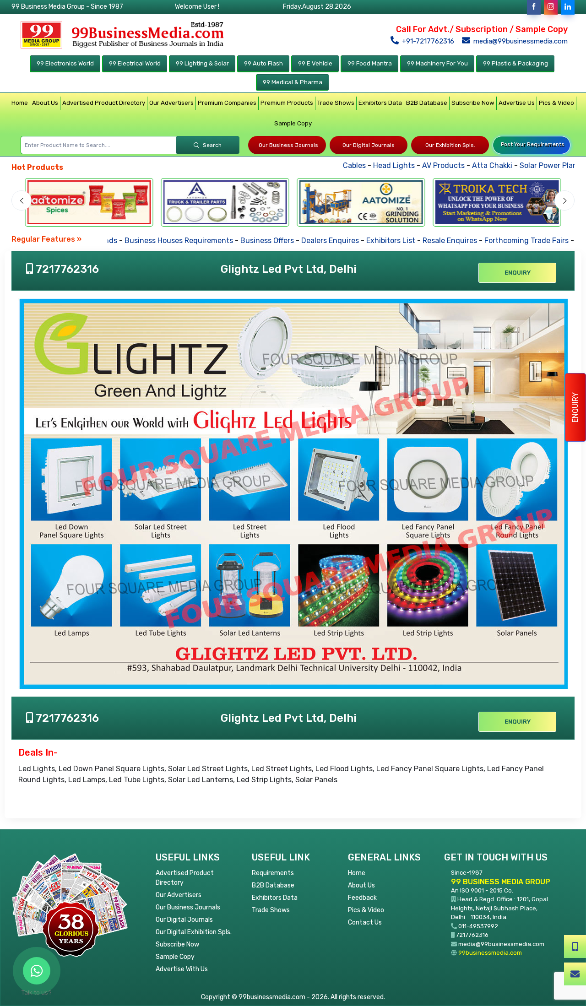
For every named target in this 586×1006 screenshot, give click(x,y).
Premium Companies (227, 102)
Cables (329, 165)
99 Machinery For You (437, 63)
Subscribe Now (472, 102)
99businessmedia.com (490, 952)
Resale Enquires (430, 240)
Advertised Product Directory (103, 102)
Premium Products (286, 102)
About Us (45, 102)
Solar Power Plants (527, 165)
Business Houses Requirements (159, 240)
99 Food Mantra (369, 63)
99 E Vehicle (315, 63)
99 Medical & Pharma (292, 82)
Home (19, 102)
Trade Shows (335, 102)
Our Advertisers (171, 102)
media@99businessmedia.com (520, 41)
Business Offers (248, 240)
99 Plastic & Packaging (515, 63)
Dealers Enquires (311, 240)
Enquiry (575, 407)
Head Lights (369, 165)
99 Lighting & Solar (202, 63)
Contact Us (365, 922)
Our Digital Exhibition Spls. (194, 932)
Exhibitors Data (380, 102)
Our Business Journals (288, 145)
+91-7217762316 (427, 41)
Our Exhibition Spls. (450, 145)
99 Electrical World (135, 63)
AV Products (418, 165)
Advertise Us (517, 102)
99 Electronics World (65, 63)
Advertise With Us (182, 969)
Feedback (362, 898)
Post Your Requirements (532, 144)
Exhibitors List (371, 240)
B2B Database (426, 102)
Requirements (273, 873)
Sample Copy (293, 123)
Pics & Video (556, 102)
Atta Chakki (467, 165)
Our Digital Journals (368, 145)
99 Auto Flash (263, 63)
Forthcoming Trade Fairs (507, 240)
